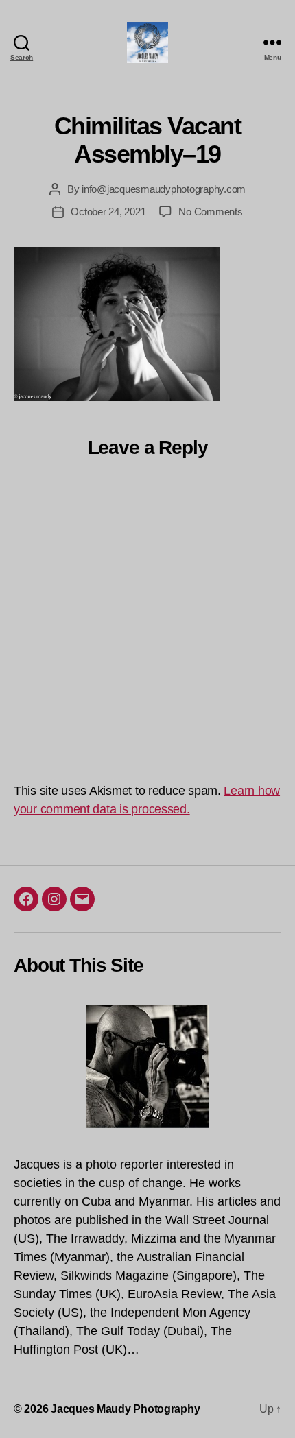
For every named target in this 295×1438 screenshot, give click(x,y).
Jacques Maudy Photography (125, 1409)
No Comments (210, 211)
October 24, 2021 (108, 211)
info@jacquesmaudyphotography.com (164, 189)
